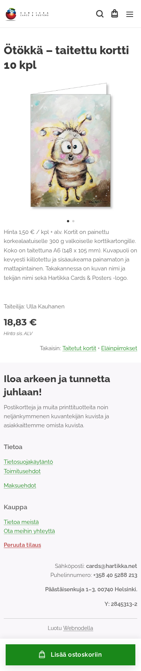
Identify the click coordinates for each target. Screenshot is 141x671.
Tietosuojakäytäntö (28, 461)
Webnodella (78, 628)
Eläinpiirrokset (119, 348)
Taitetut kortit (79, 348)
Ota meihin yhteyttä (29, 531)
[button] (99, 14)
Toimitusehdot (22, 471)
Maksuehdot (20, 485)
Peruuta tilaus (22, 545)
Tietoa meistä (21, 522)
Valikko (129, 13)
